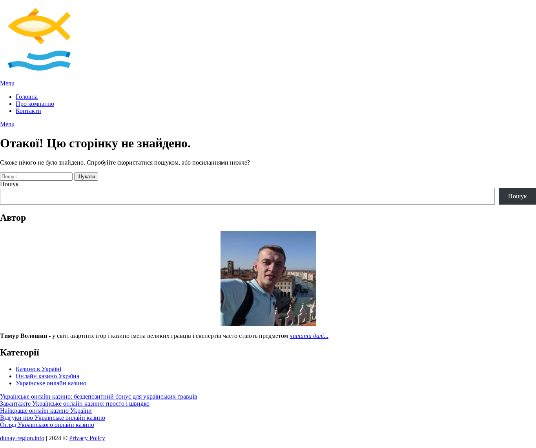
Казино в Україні (38, 369)
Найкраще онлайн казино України (46, 410)
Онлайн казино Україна (47, 376)
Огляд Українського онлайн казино (47, 424)
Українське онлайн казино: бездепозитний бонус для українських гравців (98, 396)
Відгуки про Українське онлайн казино (52, 417)
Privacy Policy (87, 438)
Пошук (9, 184)
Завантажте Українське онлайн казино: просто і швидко (74, 403)
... (309, 335)
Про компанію (35, 103)
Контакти (28, 110)
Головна (27, 96)
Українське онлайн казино (51, 383)
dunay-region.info (22, 438)
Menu (7, 83)
